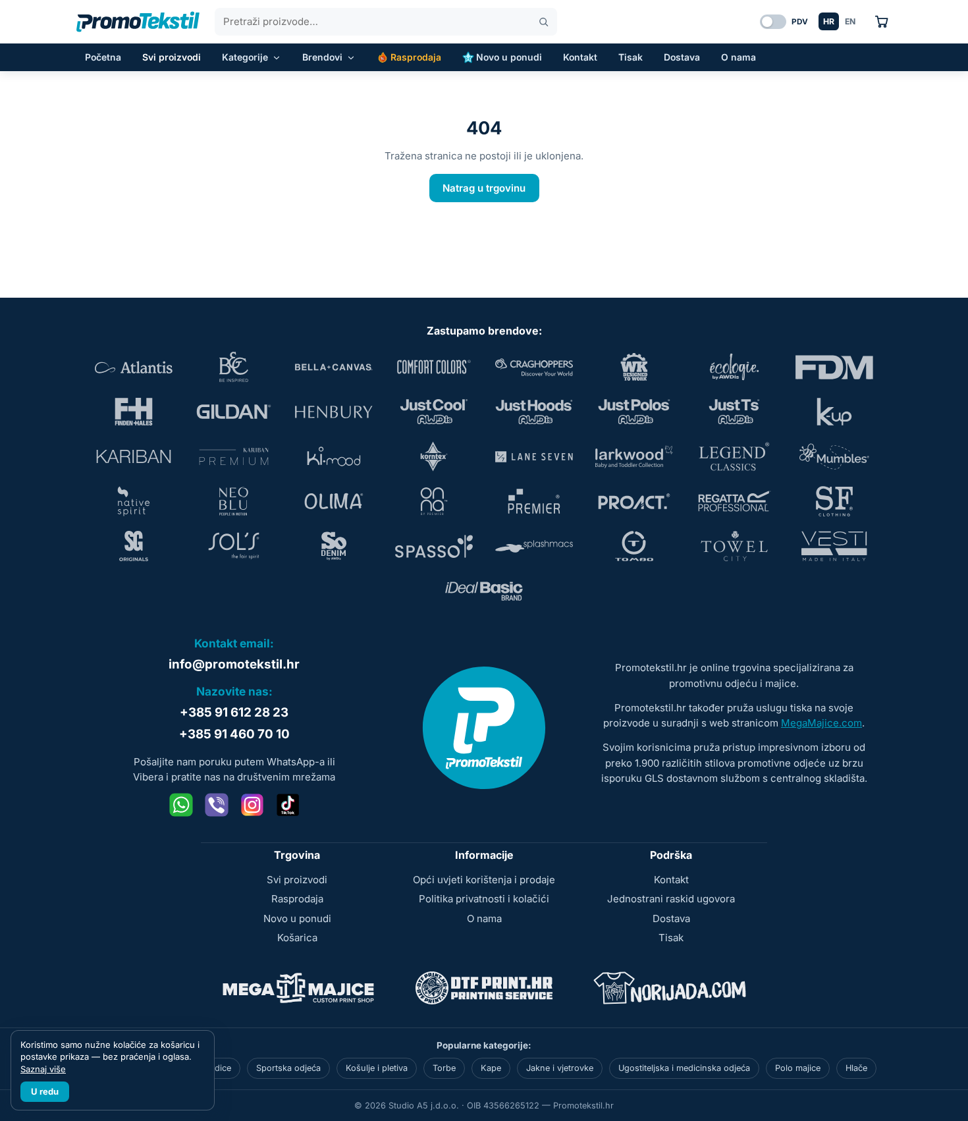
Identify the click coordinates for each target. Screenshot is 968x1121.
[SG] (134, 546)
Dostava (682, 57)
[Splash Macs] (534, 546)
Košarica (297, 937)
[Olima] (334, 501)
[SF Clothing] (834, 501)
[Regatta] (734, 501)
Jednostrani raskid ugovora (671, 898)
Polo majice (797, 1068)
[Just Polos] (634, 411)
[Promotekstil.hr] (138, 21)
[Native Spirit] (134, 501)
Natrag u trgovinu (484, 188)
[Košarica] (881, 21)
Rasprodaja (415, 57)
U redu (45, 1091)
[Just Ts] (734, 411)
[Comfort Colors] (434, 367)
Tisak (630, 57)
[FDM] (834, 367)
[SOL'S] (234, 546)
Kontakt (580, 57)
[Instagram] (252, 805)
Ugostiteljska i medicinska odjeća (684, 1068)
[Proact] (634, 501)
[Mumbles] (834, 456)
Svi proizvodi (171, 57)
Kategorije (245, 57)
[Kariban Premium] (234, 456)
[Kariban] (134, 456)
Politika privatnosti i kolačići (484, 898)
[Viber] (216, 805)
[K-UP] (834, 411)
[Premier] (534, 501)
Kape (491, 1068)
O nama (738, 57)
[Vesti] (834, 546)
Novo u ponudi (509, 57)
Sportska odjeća (288, 1068)
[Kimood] (334, 456)
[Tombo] (634, 546)
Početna (103, 57)
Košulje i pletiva (377, 1068)
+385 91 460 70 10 (234, 734)
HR (828, 21)
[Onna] (434, 501)
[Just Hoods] (534, 411)
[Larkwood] (634, 456)
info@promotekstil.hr (234, 664)
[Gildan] (234, 411)
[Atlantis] (134, 367)
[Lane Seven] (534, 456)
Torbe (444, 1068)
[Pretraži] (543, 22)
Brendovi (322, 57)
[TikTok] (288, 805)
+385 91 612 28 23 (234, 712)
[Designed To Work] (634, 367)
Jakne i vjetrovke (559, 1068)
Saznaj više (43, 1069)
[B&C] (234, 367)
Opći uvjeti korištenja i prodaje (484, 879)
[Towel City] (734, 546)
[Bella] (334, 367)
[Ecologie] (734, 367)
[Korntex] (434, 456)
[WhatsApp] (181, 805)
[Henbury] (334, 411)
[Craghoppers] (534, 367)
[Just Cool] (434, 411)
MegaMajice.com (821, 723)
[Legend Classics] (734, 456)
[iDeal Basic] (484, 591)
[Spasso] (434, 546)
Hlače (856, 1068)
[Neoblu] (234, 501)
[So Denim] (334, 546)
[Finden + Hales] (134, 411)
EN (850, 21)
